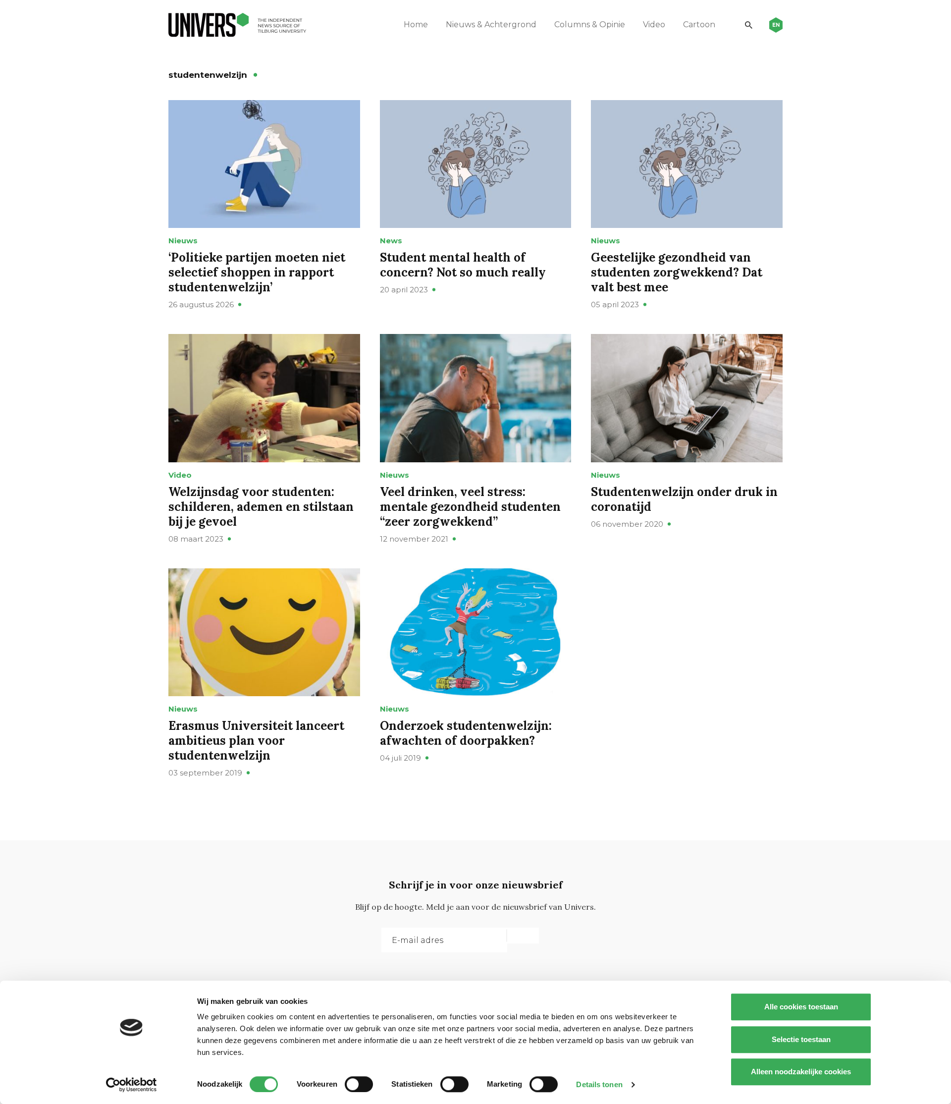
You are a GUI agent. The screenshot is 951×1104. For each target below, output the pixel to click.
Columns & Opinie (589, 24)
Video (654, 24)
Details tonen (599, 1084)
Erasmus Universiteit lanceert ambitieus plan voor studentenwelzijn (256, 740)
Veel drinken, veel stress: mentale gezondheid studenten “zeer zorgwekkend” (470, 506)
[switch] (359, 1084)
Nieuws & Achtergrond (491, 24)
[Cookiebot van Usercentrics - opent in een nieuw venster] (131, 1084)
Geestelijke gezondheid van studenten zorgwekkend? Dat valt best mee (676, 272)
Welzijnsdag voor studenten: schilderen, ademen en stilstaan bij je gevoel (261, 506)
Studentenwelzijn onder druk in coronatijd (684, 499)
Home (416, 24)
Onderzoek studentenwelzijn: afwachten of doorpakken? (466, 733)
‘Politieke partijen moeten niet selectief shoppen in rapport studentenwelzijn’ (256, 272)
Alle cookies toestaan (801, 1006)
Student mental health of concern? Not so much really (463, 265)
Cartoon (699, 24)
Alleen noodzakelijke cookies (801, 1071)
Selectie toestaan (801, 1039)
